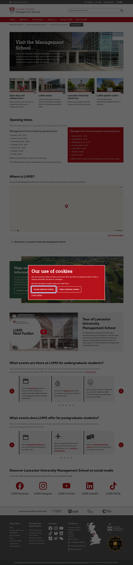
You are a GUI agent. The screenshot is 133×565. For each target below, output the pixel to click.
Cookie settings (36, 295)
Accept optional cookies (44, 289)
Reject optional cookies (69, 289)
